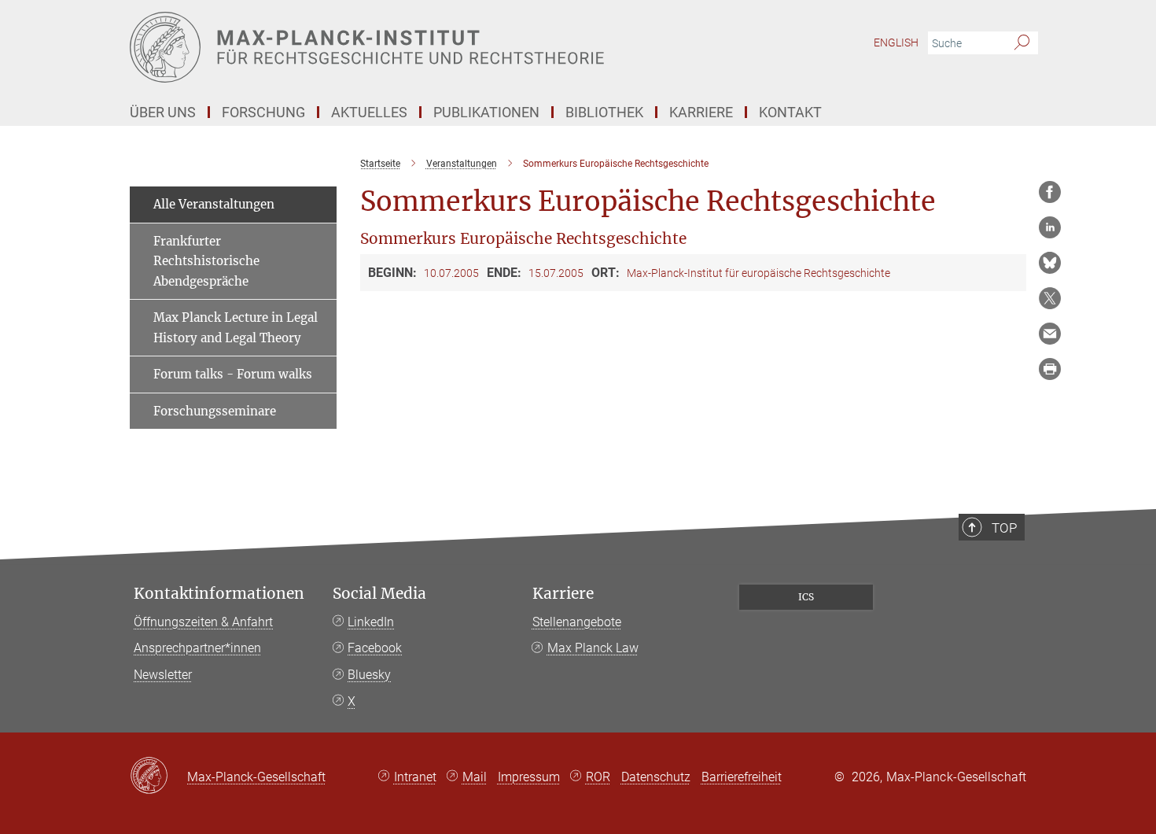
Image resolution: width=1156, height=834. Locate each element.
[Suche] (1022, 43)
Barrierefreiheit (741, 776)
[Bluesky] (1050, 263)
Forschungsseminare (214, 411)
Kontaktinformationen (219, 594)
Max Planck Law (593, 647)
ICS (806, 597)
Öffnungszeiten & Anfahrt (203, 621)
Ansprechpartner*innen (197, 647)
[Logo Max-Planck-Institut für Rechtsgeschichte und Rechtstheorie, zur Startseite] (425, 47)
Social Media (379, 594)
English (896, 42)
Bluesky (369, 674)
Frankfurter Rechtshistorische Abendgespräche (206, 261)
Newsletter (163, 674)
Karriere (563, 594)
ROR (598, 776)
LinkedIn (371, 621)
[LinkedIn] (1050, 227)
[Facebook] (1050, 192)
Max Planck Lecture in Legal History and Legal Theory (235, 327)
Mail (474, 776)
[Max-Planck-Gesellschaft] (158, 776)
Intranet (415, 776)
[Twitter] (1050, 298)
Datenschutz (655, 776)
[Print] (1050, 369)
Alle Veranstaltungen (213, 204)
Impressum (529, 776)
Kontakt (790, 112)
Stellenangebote (576, 621)
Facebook (375, 647)
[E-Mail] (1050, 333)
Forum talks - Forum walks (232, 374)
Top (1004, 528)
